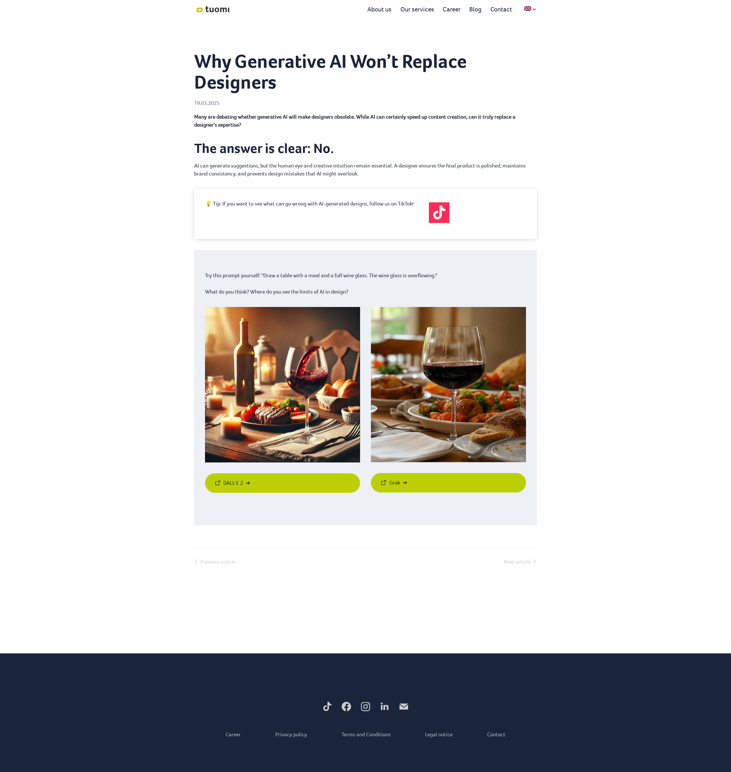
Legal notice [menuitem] (439, 734)
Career (452, 9)
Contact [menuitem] (496, 734)
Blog (475, 9)
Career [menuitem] (233, 734)
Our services (417, 9)
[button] (439, 212)
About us (379, 9)
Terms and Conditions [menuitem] (366, 734)
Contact (501, 9)
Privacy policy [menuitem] (291, 734)
